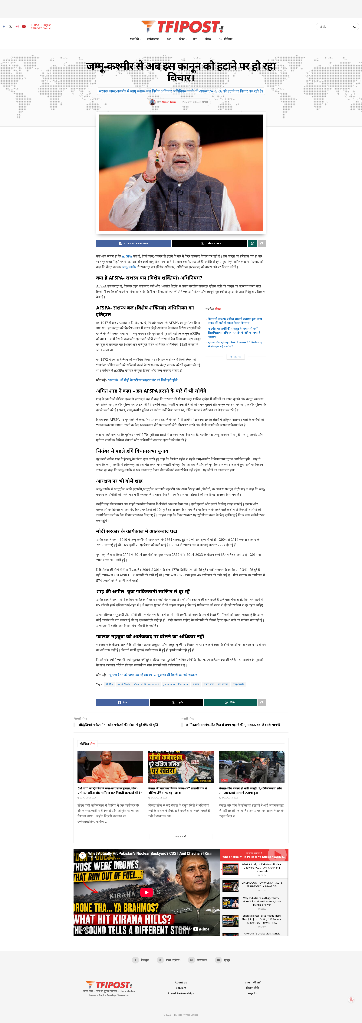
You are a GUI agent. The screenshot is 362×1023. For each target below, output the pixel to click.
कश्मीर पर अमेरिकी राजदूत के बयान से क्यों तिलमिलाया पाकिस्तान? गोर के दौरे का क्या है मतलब (234, 332)
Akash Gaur (169, 102)
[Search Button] (355, 26)
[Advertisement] (181, 8)
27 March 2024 (190, 102)
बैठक (208, 39)
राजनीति (134, 39)
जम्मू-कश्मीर (129, 267)
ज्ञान (195, 39)
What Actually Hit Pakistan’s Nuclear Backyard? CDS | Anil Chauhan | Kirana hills (277, 857)
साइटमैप (252, 993)
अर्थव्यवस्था (153, 39)
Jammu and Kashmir (176, 684)
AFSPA (127, 256)
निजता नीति (252, 988)
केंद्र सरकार (223, 684)
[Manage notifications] (351, 1000)
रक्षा (169, 39)
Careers (181, 988)
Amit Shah (123, 684)
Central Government (146, 684)
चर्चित (205, 102)
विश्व (182, 39)
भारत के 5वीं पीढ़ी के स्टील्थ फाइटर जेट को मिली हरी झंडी (142, 380)
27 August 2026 (158, 797)
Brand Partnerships (181, 993)
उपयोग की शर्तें (253, 982)
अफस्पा (196, 684)
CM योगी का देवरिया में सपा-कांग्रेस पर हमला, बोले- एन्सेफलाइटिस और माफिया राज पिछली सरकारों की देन (109, 790)
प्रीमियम (228, 39)
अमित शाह (209, 684)
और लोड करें (235, 356)
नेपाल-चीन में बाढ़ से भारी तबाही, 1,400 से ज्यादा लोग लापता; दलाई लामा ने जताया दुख (250, 790)
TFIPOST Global (41, 28)
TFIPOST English (41, 25)
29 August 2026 (87, 797)
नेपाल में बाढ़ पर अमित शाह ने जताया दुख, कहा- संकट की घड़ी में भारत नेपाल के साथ (235, 321)
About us (181, 982)
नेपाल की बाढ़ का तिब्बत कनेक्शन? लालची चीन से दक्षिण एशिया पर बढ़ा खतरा (177, 790)
